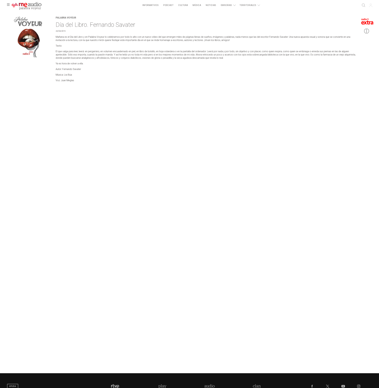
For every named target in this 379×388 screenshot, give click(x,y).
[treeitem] (150, 5)
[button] (8, 5)
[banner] (26, 5)
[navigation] (200, 5)
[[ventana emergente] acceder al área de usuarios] (370, 5)
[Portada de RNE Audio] (26, 5)
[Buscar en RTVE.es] (363, 5)
